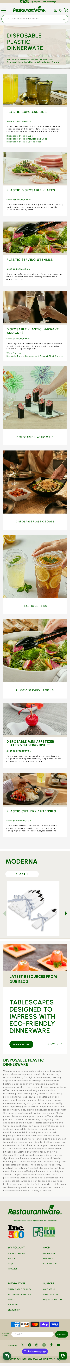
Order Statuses (16, 1253)
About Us (13, 1305)
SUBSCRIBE (61, 1334)
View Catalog (50, 1294)
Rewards (13, 1269)
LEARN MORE (21, 1045)
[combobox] (35, 19)
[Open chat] (7, 1356)
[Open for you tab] (63, 1356)
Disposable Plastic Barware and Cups (26, 139)
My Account (49, 1253)
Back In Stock (50, 1264)
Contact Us (49, 1289)
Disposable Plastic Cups (19, 136)
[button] (3, 9)
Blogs (11, 1300)
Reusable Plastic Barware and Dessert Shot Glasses (34, 356)
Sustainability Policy (19, 1289)
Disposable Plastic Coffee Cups (23, 142)
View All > (55, 1044)
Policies (12, 1259)
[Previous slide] (6, 913)
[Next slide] (64, 913)
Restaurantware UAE (19, 1294)
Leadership (14, 1310)
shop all (22, 874)
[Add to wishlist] (61, 10)
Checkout (48, 1259)
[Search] (64, 18)
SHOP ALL (35, 90)
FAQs (10, 1264)
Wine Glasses (13, 354)
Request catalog (52, 1300)
